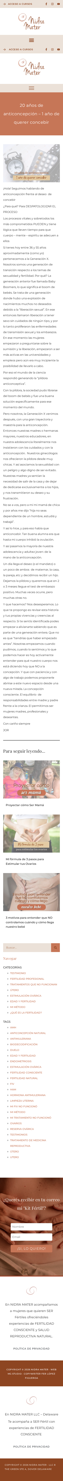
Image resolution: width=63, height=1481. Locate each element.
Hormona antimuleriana (28, 1095)
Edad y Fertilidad (23, 1001)
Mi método (17, 1007)
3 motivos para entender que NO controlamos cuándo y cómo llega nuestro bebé (30, 922)
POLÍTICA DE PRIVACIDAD (31, 1348)
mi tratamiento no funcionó (30, 1117)
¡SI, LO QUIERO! (31, 1248)
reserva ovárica (22, 1129)
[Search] (55, 947)
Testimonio (18, 973)
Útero (14, 990)
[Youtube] (58, 4)
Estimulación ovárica (25, 995)
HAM (13, 1089)
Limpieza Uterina (22, 1100)
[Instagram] (52, 4)
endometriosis (20, 1061)
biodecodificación (23, 1044)
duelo (14, 1050)
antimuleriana (20, 1038)
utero (14, 1157)
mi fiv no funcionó (23, 1106)
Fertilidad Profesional (27, 978)
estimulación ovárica (25, 1067)
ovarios (16, 1123)
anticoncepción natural (28, 1033)
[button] (31, 40)
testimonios (18, 1134)
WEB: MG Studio (31, 1473)
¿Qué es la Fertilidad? (26, 1012)
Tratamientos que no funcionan (33, 984)
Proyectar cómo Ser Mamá (25, 805)
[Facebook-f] (46, 4)
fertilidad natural (24, 1078)
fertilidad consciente (26, 1072)
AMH (13, 1027)
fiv (12, 1083)
